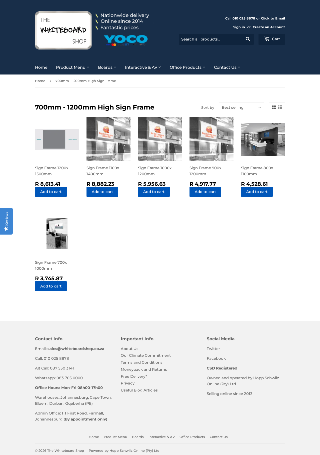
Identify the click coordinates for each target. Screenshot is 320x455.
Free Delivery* (134, 376)
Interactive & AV (141, 67)
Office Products (186, 67)
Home (41, 67)
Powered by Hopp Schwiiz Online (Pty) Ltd (124, 450)
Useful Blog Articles (139, 390)
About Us (129, 348)
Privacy (127, 383)
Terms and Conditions (141, 362)
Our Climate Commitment (146, 355)
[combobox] (216, 39)
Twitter (213, 348)
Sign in (239, 27)
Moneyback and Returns (144, 369)
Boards (106, 67)
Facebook (216, 358)
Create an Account (269, 27)
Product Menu (71, 67)
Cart (275, 38)
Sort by (207, 107)
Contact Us (226, 67)
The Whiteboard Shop (65, 450)
